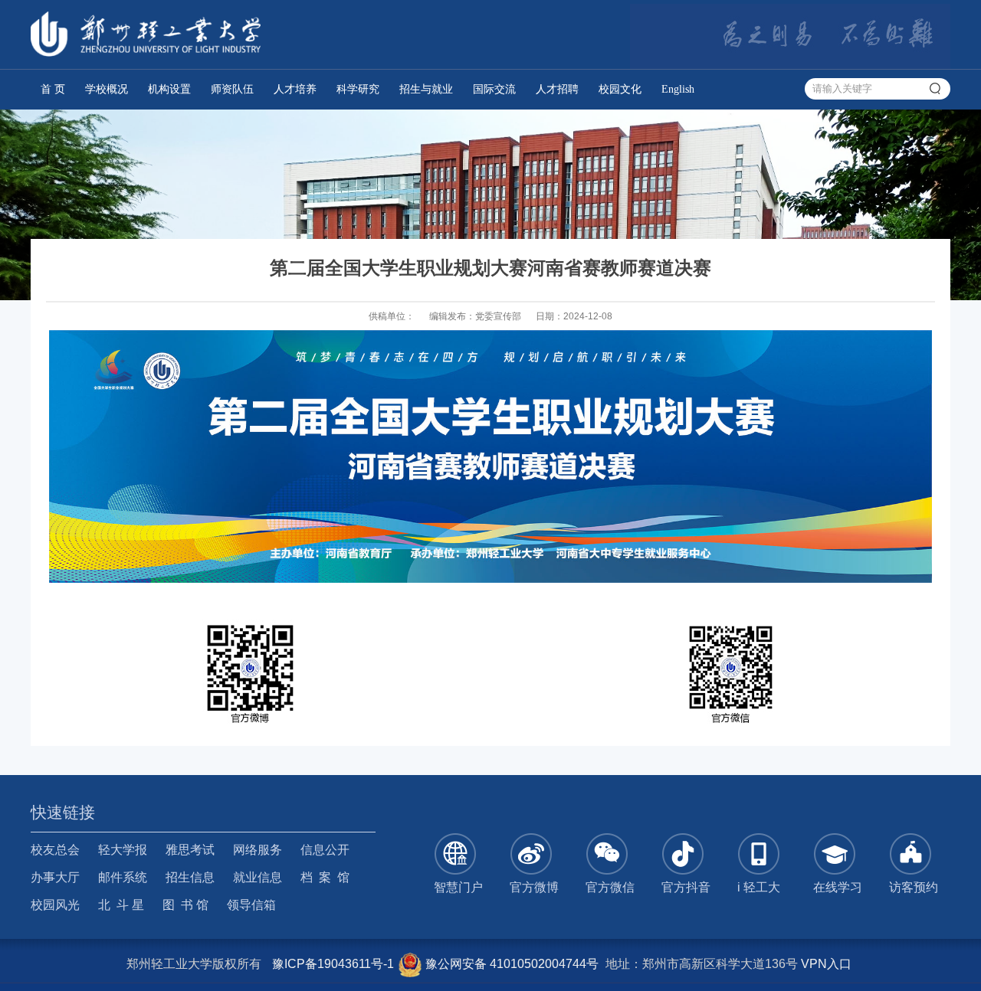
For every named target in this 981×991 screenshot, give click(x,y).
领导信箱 (251, 904)
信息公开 (324, 849)
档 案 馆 (324, 877)
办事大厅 (55, 877)
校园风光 (55, 904)
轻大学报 (122, 849)
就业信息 (257, 877)
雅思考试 (190, 849)
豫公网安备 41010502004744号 (510, 963)
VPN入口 (826, 963)
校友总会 (55, 849)
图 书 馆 (185, 904)
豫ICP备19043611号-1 (333, 963)
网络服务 (257, 849)
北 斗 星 (121, 904)
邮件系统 (122, 877)
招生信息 (190, 877)
